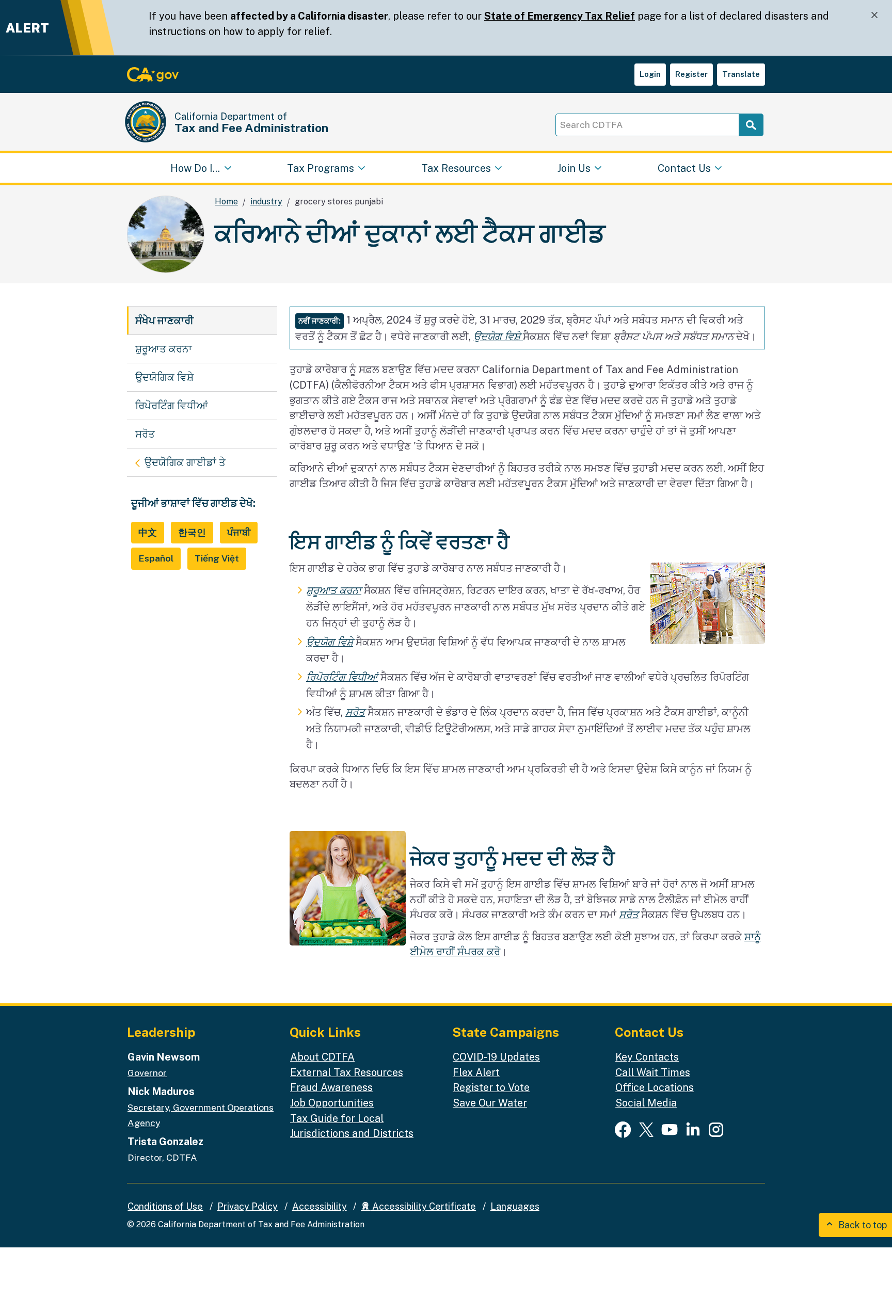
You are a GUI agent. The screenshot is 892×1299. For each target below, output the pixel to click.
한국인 (192, 532)
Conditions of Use (165, 1206)
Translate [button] (741, 74)
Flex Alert (476, 1072)
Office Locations (654, 1087)
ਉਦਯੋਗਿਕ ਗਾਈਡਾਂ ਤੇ (206, 462)
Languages (514, 1206)
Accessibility (319, 1206)
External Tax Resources (346, 1072)
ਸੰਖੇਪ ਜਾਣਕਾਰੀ (164, 320)
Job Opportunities (332, 1103)
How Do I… (195, 167)
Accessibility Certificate (423, 1206)
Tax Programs (320, 167)
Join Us (574, 167)
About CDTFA (322, 1057)
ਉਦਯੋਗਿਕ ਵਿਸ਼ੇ (164, 377)
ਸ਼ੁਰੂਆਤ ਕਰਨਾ (163, 349)
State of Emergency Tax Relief (559, 16)
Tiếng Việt (217, 558)
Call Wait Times (652, 1072)
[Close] (874, 15)
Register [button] (691, 74)
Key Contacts (647, 1057)
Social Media (646, 1103)
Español (155, 558)
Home (226, 201)
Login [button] (650, 74)
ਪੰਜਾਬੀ (238, 532)
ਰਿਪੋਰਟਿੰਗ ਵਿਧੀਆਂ (171, 405)
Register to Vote (491, 1087)
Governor (147, 1072)
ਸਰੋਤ (145, 434)
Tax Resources (456, 167)
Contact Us (684, 167)
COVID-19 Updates (496, 1057)
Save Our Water (490, 1103)
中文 (147, 532)
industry (266, 201)
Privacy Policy (247, 1206)
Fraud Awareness (331, 1087)
